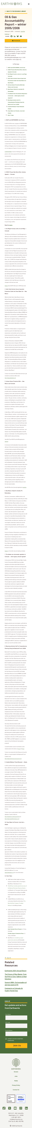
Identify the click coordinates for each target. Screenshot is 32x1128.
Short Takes (11, 115)
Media (16, 1080)
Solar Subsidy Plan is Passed (15, 929)
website (6, 441)
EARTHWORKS (8, 151)
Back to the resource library (16, 11)
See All (9, 958)
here (19, 748)
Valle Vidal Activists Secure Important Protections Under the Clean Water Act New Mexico (17, 80)
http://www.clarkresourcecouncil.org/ (13, 758)
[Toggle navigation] (29, 4)
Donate (16, 1071)
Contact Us (16, 1089)
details (10, 225)
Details (6, 285)
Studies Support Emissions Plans (16, 933)
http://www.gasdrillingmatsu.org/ (12, 818)
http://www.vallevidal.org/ (10, 378)
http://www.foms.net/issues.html (12, 816)
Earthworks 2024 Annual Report (15, 971)
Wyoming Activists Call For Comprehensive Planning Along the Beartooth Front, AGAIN (16, 102)
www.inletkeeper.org (9, 872)
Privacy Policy (16, 1085)
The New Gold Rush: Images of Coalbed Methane (16, 903)
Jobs (16, 1076)
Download (17, 40)
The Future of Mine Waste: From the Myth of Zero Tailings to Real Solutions (16, 976)
